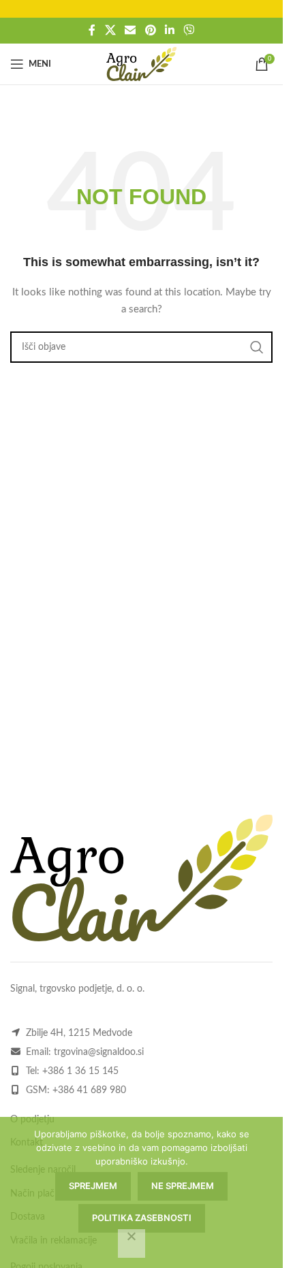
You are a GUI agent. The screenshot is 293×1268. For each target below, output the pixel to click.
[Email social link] (130, 30)
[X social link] (110, 30)
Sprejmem (93, 1185)
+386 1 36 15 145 (80, 1071)
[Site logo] (141, 64)
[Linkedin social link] (169, 30)
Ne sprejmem (182, 1185)
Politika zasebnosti (141, 1217)
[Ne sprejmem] (131, 1243)
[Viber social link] (188, 30)
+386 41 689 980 (89, 1090)
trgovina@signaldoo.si (99, 1052)
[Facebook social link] (92, 30)
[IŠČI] (257, 347)
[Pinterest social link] (150, 30)
